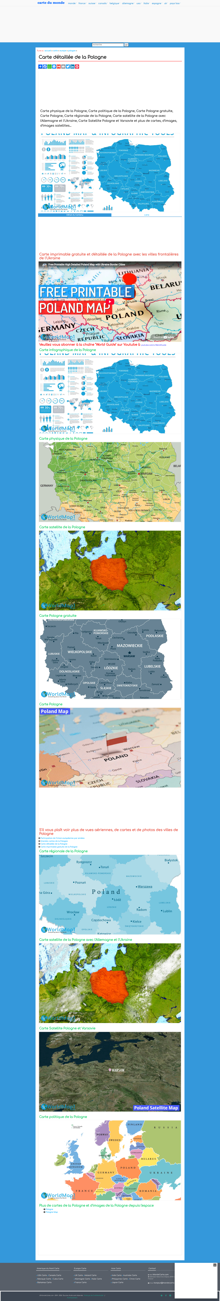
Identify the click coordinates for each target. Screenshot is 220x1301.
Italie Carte (97, 1279)
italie (146, 3)
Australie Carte (130, 1275)
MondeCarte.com (161, 1275)
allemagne (127, 3)
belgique (114, 3)
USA (138, 3)
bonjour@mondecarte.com (166, 1283)
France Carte (81, 1282)
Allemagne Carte (82, 1279)
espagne (156, 3)
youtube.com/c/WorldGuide (153, 345)
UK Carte (79, 1275)
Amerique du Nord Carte (48, 1268)
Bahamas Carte (44, 1282)
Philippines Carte (120, 1279)
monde (71, 3)
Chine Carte (134, 1279)
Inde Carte (117, 1275)
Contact (152, 1268)
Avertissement (72, 1298)
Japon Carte (117, 1282)
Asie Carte (116, 1268)
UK (165, 3)
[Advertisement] (110, 24)
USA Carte (42, 1275)
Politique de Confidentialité (93, 1295)
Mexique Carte (44, 1279)
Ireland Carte (91, 1275)
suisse (91, 3)
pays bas (175, 3)
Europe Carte (80, 1268)
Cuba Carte (58, 1279)
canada (102, 3)
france (82, 3)
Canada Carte (55, 1275)
